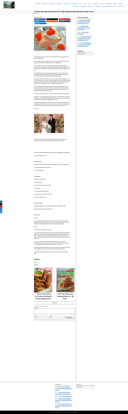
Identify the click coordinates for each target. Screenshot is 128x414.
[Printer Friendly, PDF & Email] (37, 259)
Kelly (35, 261)
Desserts (35, 264)
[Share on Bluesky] (1, 212)
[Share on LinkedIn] (1, 209)
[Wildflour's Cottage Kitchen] (17, 5)
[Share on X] (1, 204)
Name (36, 315)
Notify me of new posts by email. (42, 306)
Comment (36, 307)
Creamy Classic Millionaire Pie (65, 396)
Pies (37, 264)
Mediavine (75, 412)
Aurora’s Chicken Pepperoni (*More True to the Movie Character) (84, 28)
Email (51, 315)
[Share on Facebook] (1, 202)
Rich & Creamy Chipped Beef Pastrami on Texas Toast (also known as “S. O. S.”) (84, 21)
